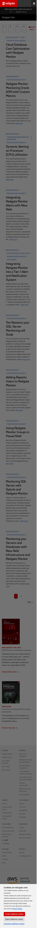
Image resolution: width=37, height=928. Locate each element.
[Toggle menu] (34, 3)
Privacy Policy (17, 909)
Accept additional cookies (14, 914)
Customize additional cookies (14, 924)
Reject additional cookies (14, 919)
